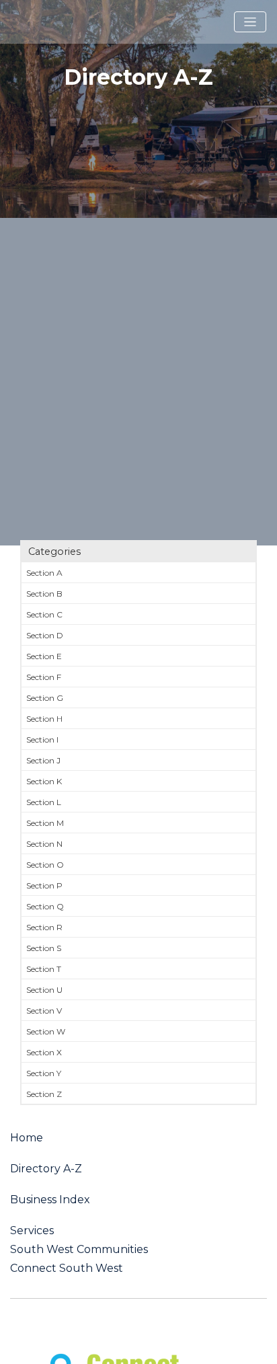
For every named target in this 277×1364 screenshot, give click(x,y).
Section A (44, 573)
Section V (44, 1011)
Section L (43, 802)
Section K (44, 781)
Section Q (45, 906)
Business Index (50, 1200)
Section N (44, 844)
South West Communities (79, 1250)
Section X (44, 1052)
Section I (42, 739)
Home (26, 1138)
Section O (45, 865)
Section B (44, 594)
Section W (45, 1031)
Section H (44, 719)
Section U (44, 990)
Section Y (43, 1073)
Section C (44, 614)
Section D (44, 635)
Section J (43, 760)
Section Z (44, 1094)
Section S (43, 948)
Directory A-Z (46, 1169)
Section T (43, 969)
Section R (44, 927)
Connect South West (66, 1268)
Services (32, 1231)
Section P (44, 885)
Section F (43, 677)
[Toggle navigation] (250, 22)
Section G (44, 698)
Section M (45, 823)
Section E (44, 656)
